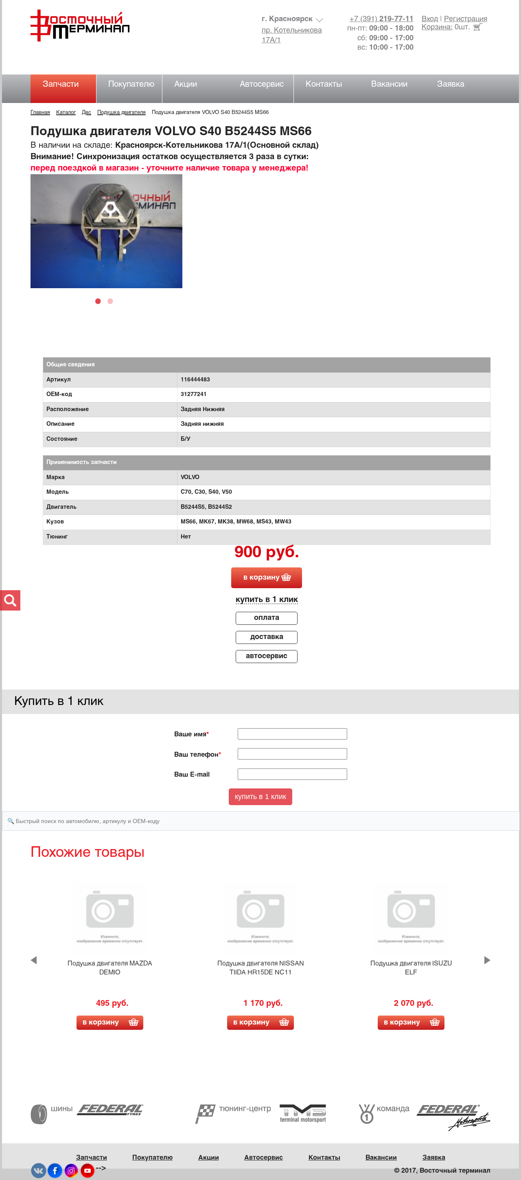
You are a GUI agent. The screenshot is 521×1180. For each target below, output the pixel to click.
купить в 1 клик (267, 600)
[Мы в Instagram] (71, 1171)
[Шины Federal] (87, 1114)
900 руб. (266, 553)
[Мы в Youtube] (87, 1171)
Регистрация (465, 19)
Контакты (324, 84)
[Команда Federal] (424, 1117)
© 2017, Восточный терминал (442, 1171)
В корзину (101, 1022)
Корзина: (437, 27)
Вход (430, 19)
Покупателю (131, 84)
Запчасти (61, 84)
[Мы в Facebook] (55, 1171)
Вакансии (389, 84)
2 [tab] (112, 301)
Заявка (450, 84)
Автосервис (262, 84)
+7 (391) (382, 19)
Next (487, 960)
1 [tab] (100, 301)
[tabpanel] (106, 231)
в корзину (261, 577)
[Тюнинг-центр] (260, 1114)
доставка (266, 637)
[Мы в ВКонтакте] (39, 1171)
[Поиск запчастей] (10, 600)
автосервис (266, 656)
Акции (185, 84)
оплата (266, 618)
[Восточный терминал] (88, 25)
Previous (34, 960)
